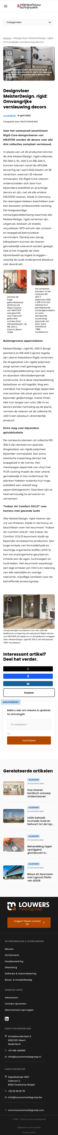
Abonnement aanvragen (19, 1009)
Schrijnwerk (12, 955)
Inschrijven (29, 740)
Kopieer (29, 692)
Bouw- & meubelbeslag (18, 979)
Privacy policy (29, 1132)
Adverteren (11, 997)
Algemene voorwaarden (29, 1127)
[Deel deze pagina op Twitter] (28, 668)
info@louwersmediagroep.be (25, 1097)
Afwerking (11, 967)
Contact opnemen (15, 1003)
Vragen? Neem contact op (27, 922)
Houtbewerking (14, 961)
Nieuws (9, 949)
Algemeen (9, 115)
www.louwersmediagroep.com (26, 1110)
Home (7, 38)
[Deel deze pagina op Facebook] (28, 676)
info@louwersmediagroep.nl (24, 1056)
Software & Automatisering (20, 973)
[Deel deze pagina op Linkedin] (28, 683)
